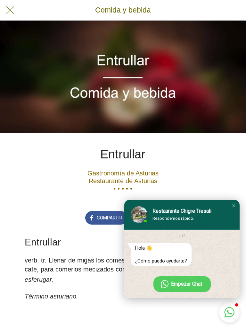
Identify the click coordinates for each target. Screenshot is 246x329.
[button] (234, 205)
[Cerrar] (10, 10)
